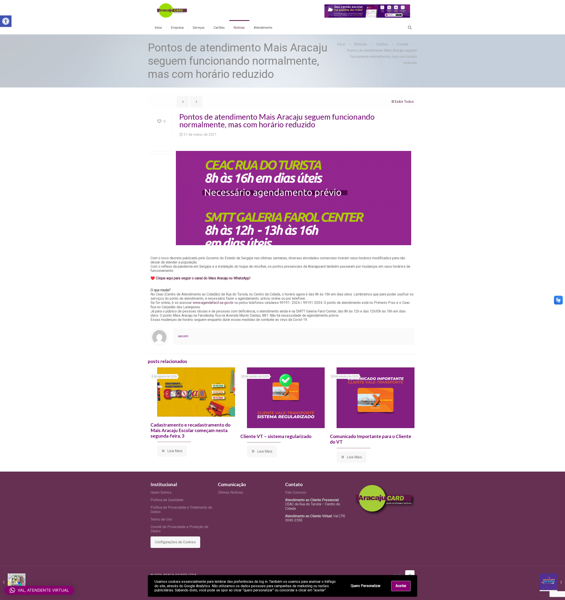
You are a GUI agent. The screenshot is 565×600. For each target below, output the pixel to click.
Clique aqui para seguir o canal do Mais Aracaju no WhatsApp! (203, 278)
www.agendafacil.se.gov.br (213, 303)
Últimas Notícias (230, 492)
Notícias (360, 44)
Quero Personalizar (365, 586)
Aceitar (401, 586)
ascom (183, 336)
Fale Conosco (295, 492)
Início (341, 44)
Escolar (402, 44)
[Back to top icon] (409, 574)
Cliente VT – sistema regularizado (275, 436)
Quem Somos (161, 492)
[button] (5, 21)
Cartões (382, 44)
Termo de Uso (161, 519)
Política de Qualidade (167, 500)
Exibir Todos (404, 102)
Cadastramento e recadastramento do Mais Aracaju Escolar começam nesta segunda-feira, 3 (190, 430)
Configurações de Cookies (175, 542)
